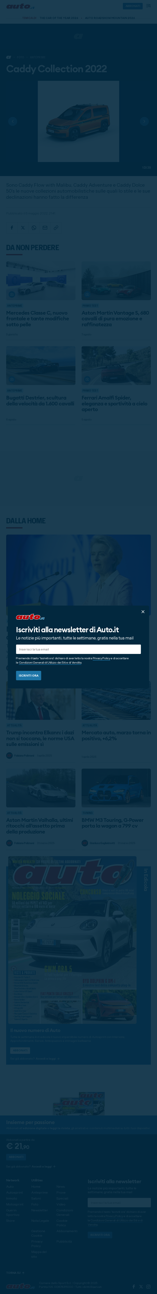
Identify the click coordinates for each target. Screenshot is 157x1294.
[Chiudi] (143, 612)
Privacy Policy (101, 658)
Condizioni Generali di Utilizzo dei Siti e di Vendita (50, 662)
